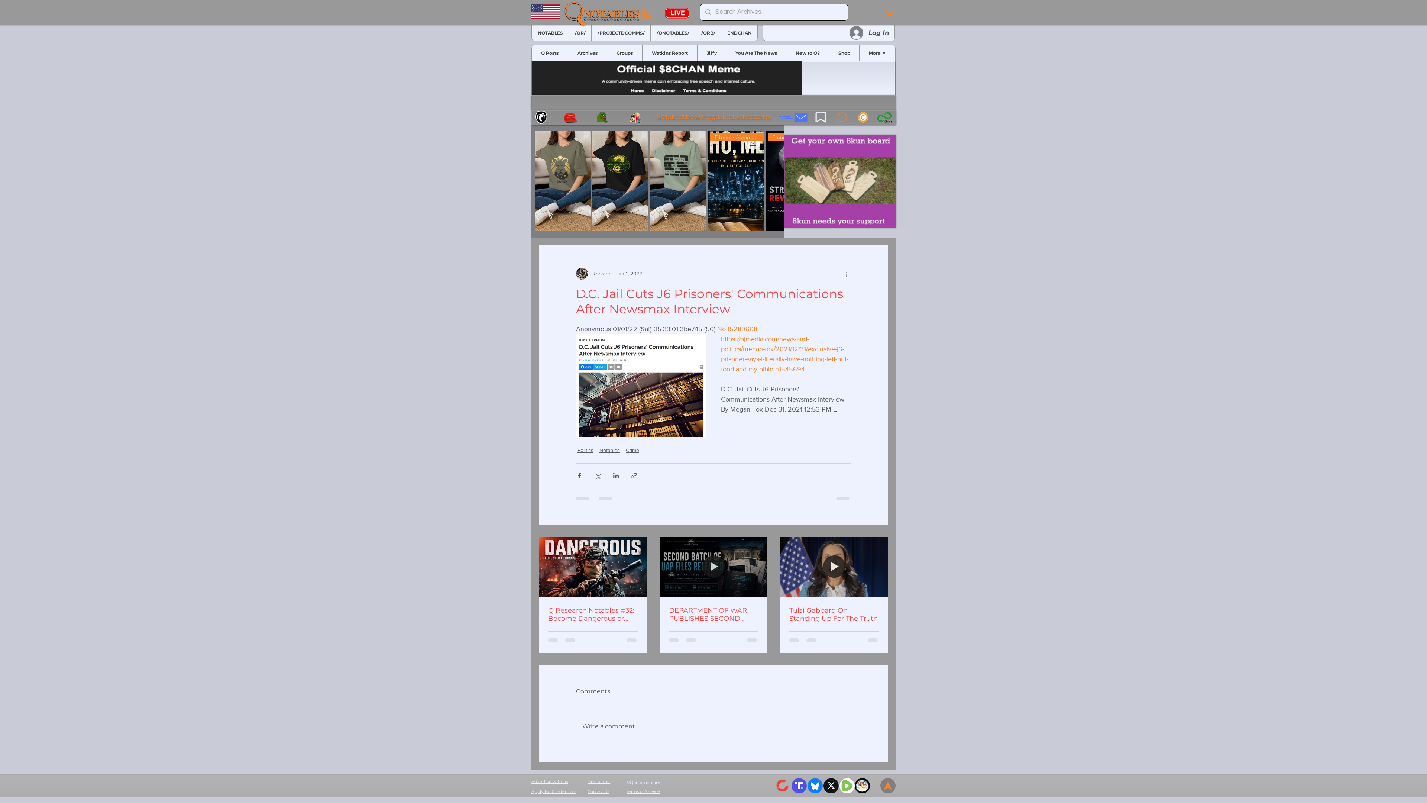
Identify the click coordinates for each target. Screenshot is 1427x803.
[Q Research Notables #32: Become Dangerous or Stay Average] (593, 567)
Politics (585, 450)
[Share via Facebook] (579, 475)
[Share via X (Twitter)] (597, 475)
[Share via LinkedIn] (615, 475)
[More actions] (846, 273)
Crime (632, 450)
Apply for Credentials (553, 791)
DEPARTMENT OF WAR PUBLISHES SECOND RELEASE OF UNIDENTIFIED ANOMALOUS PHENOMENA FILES (708, 614)
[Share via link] (634, 475)
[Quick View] (563, 181)
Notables (609, 450)
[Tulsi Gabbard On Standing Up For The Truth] (834, 567)
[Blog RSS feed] (646, 15)
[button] (889, 11)
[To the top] (888, 785)
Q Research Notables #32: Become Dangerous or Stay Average (591, 614)
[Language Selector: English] (864, 12)
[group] (657, 181)
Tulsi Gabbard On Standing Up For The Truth (833, 614)
